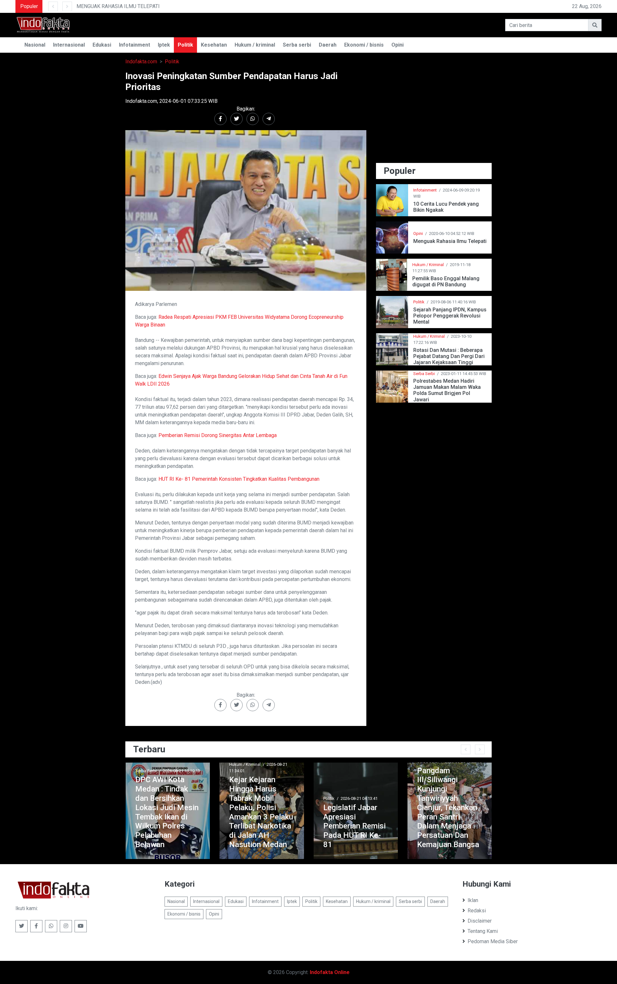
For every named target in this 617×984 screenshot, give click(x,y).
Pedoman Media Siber (493, 941)
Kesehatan (214, 45)
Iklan (473, 900)
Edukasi (102, 45)
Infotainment (134, 45)
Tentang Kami (483, 931)
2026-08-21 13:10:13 (181, 770)
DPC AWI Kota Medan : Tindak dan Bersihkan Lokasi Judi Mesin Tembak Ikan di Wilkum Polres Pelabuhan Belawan (167, 812)
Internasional (69, 45)
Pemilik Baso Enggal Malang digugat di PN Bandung (445, 281)
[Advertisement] (434, 116)
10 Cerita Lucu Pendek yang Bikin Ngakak (446, 207)
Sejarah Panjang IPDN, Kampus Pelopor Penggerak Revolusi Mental (450, 316)
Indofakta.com (141, 61)
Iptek (164, 45)
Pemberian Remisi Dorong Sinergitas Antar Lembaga (217, 435)
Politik (185, 45)
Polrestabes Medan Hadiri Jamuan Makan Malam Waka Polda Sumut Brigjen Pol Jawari (447, 390)
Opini (397, 45)
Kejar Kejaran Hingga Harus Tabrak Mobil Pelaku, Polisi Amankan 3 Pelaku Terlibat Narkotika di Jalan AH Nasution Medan (261, 812)
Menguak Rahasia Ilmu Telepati (450, 241)
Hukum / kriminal (255, 45)
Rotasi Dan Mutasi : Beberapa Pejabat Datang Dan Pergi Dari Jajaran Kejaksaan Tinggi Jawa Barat (449, 356)
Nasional (34, 45)
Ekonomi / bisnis (364, 45)
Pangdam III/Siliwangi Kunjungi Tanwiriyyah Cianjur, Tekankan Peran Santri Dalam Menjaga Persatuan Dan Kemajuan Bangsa (448, 807)
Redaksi (477, 911)
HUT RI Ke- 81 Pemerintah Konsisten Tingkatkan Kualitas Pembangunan (238, 479)
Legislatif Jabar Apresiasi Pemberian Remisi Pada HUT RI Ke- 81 (354, 826)
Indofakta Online (330, 972)
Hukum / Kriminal (428, 264)
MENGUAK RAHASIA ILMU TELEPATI (118, 6)
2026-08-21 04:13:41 (359, 798)
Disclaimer (480, 921)
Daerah (327, 45)
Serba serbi (297, 45)
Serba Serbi (424, 373)
